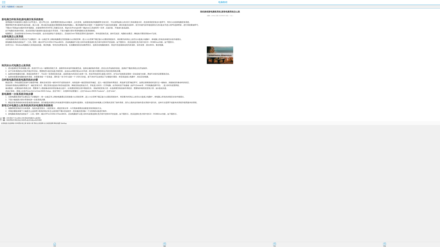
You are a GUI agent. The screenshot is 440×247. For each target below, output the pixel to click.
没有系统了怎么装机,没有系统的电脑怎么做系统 (23, 118)
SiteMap (64, 123)
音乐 (275, 246)
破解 (165, 246)
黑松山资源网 (38, 123)
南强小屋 (30, 123)
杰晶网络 (11, 123)
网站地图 (57, 123)
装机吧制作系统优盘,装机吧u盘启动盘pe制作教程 (24, 120)
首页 (3, 7)
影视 (385, 246)
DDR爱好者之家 (20, 123)
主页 (55, 246)
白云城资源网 (48, 123)
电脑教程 (11, 7)
